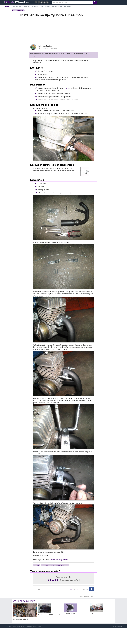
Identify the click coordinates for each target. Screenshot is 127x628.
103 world (67, 6)
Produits (15, 6)
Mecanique (35, 6)
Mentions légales (31, 626)
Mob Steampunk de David (20, 619)
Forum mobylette (24, 6)
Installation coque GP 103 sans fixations (50, 615)
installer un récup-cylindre (59, 560)
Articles (7, 6)
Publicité (39, 626)
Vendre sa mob (94, 614)
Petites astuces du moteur (57, 565)
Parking (54, 6)
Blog (41, 6)
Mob (67, 565)
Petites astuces (45, 565)
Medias (60, 6)
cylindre (65, 88)
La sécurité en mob (69, 614)
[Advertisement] (63, 31)
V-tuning (47, 6)
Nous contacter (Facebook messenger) (15, 626)
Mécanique (20, 10)
